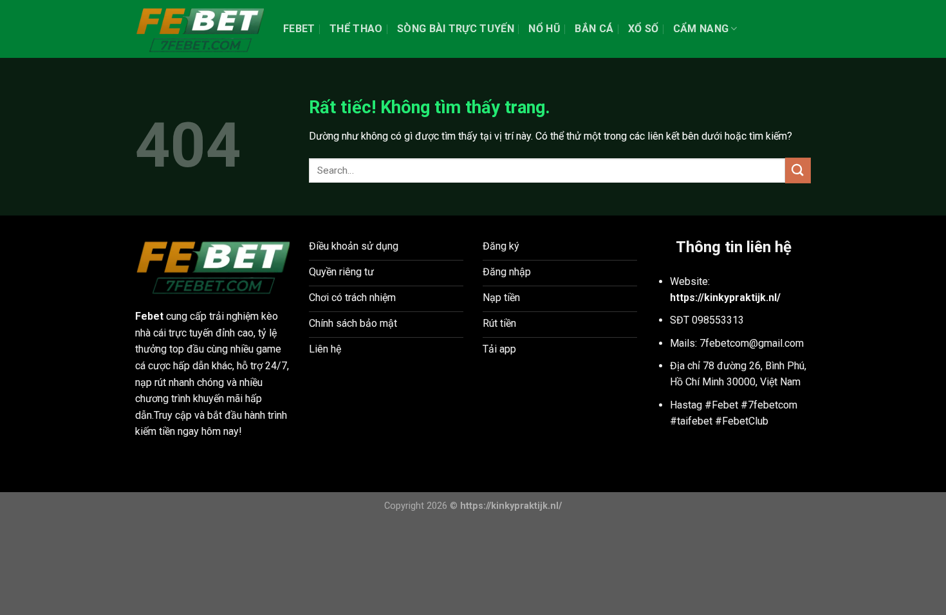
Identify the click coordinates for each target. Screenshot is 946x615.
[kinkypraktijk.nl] (199, 29)
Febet (299, 29)
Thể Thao (356, 29)
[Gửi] (798, 170)
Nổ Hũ (544, 29)
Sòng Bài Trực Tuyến (455, 29)
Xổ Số (643, 29)
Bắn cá (594, 29)
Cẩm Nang (701, 29)
